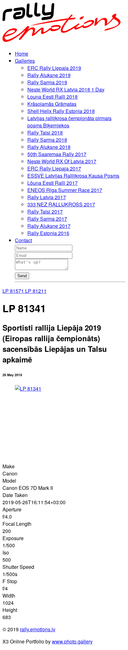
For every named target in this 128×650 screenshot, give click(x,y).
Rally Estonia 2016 (48, 233)
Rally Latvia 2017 (46, 197)
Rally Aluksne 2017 (49, 225)
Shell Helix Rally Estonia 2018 (61, 111)
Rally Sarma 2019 (47, 82)
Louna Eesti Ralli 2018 (52, 96)
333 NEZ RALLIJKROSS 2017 (61, 204)
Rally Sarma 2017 (47, 218)
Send (22, 275)
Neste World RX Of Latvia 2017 (61, 161)
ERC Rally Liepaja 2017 (54, 168)
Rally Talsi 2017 (45, 211)
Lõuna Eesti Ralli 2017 (52, 182)
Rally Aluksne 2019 (49, 75)
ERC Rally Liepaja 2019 (54, 67)
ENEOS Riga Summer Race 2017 (64, 190)
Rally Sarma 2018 (47, 139)
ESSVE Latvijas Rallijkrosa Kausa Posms (73, 175)
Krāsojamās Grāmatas (51, 103)
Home (21, 53)
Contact (23, 240)
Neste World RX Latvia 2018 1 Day (65, 89)
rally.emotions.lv (37, 629)
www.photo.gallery (72, 641)
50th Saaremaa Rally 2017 (56, 154)
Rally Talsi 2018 (45, 132)
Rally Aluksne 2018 (49, 146)
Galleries (25, 60)
